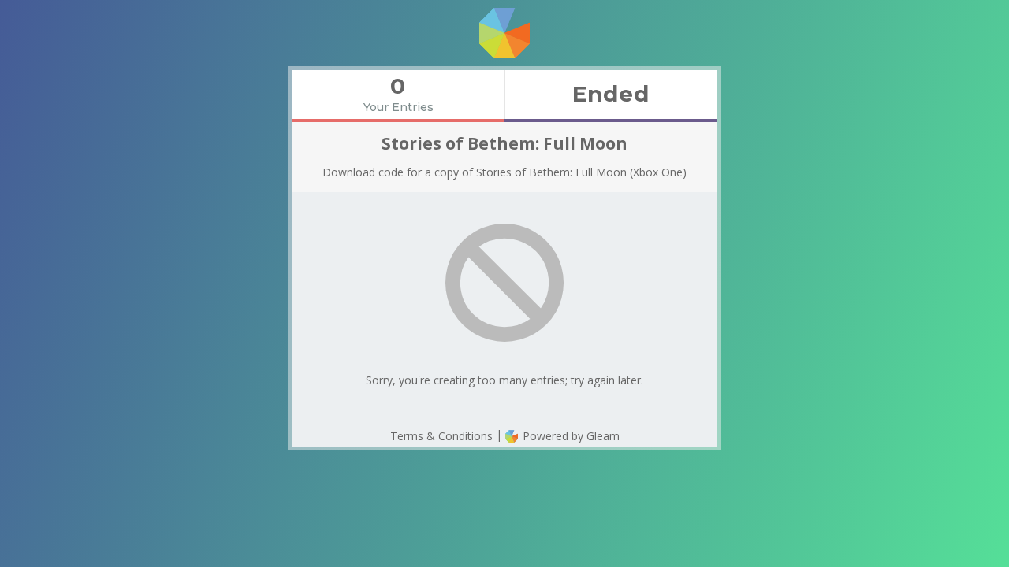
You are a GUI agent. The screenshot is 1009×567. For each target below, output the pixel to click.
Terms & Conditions (441, 435)
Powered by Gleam (569, 435)
